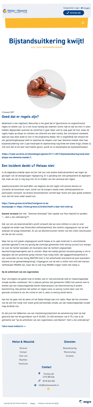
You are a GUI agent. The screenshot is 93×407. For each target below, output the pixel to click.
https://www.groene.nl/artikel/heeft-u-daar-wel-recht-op (45, 206)
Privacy (32, 403)
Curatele (70, 355)
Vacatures (23, 363)
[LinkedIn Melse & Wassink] (46, 389)
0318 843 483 (75, 13)
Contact (23, 352)
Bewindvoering (70, 348)
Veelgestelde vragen (71, 8)
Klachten (23, 359)
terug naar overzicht (13, 326)
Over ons (23, 355)
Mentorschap (70, 352)
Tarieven (23, 348)
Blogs (39, 47)
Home (33, 47)
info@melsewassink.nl (49, 385)
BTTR (56, 403)
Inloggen (86, 8)
